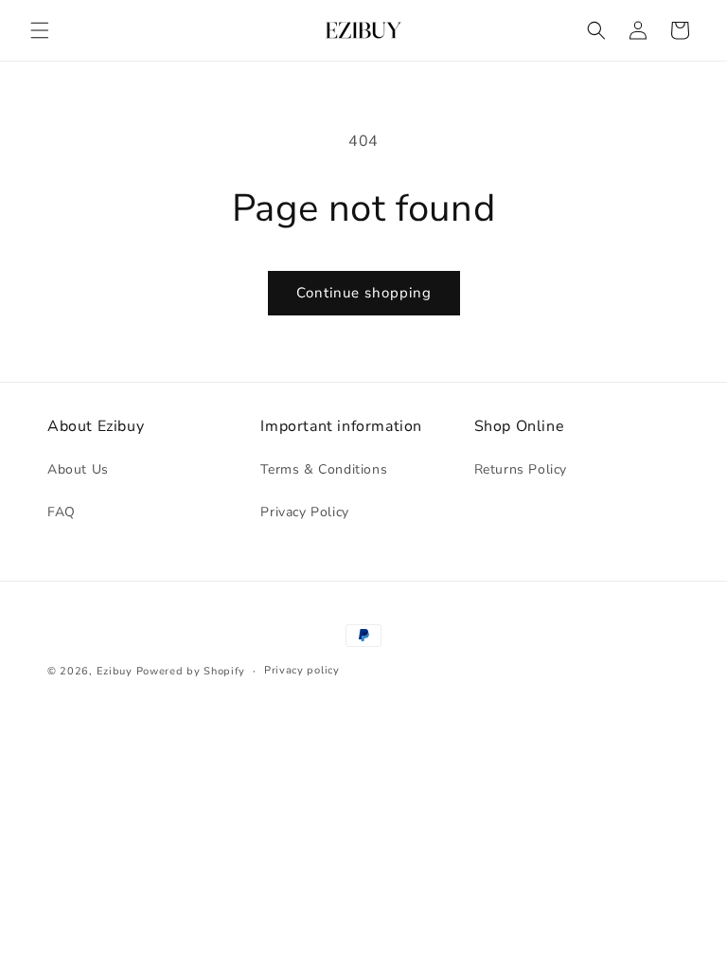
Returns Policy (520, 469)
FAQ (61, 512)
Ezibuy (115, 671)
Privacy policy (302, 670)
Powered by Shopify (191, 671)
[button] (40, 30)
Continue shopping (364, 292)
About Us (78, 469)
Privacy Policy (304, 512)
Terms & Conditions (323, 469)
